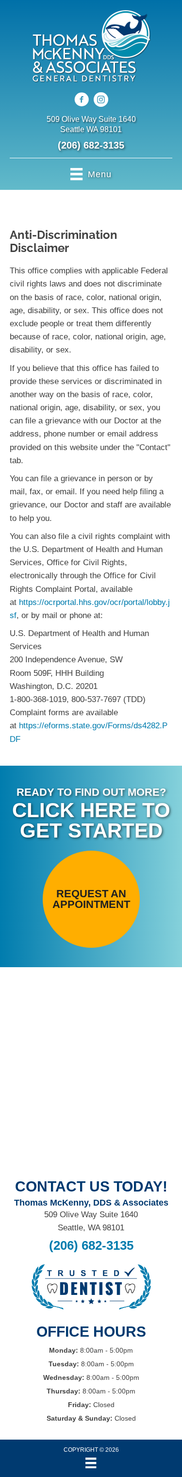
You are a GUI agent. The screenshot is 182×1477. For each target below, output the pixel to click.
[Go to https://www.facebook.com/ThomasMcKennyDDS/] (81, 101)
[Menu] (91, 1463)
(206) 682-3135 (91, 145)
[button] (91, 899)
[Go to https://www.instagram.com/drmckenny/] (101, 101)
